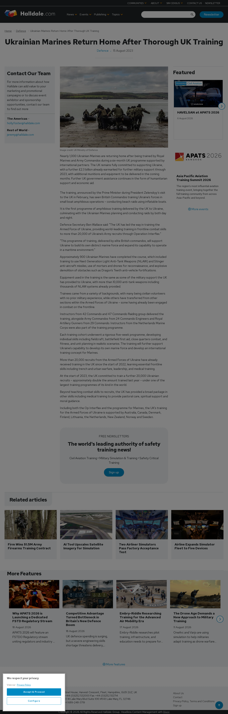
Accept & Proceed (34, 691)
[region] (34, 692)
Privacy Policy (24, 685)
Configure (34, 701)
